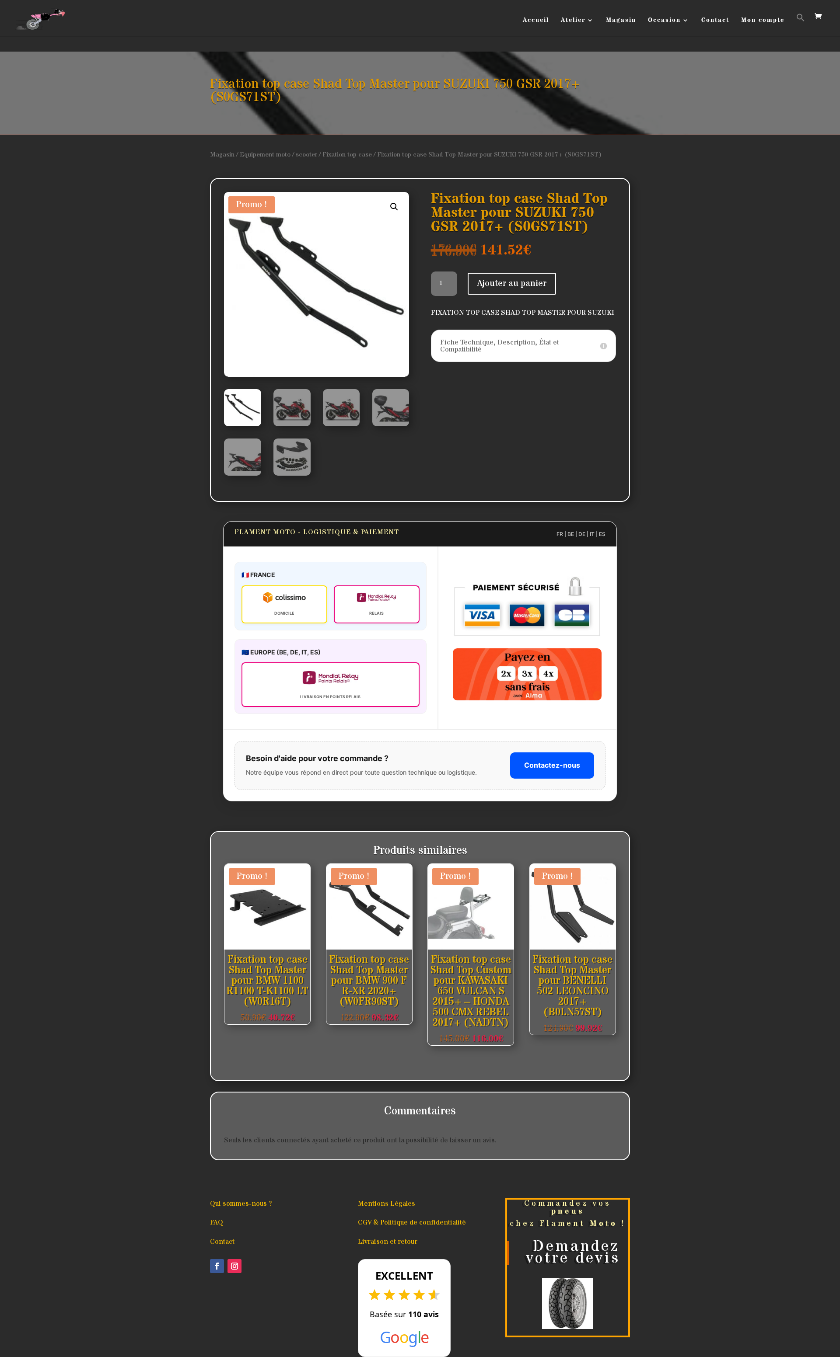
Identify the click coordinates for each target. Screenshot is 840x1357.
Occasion (664, 20)
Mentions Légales (386, 1203)
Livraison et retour (387, 1241)
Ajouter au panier (511, 283)
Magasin (621, 20)
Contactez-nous (552, 765)
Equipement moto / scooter (278, 154)
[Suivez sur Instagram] (235, 1266)
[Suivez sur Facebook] (217, 1266)
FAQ (216, 1222)
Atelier (573, 20)
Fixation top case (347, 154)
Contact (715, 20)
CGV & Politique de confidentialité (412, 1222)
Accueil (536, 20)
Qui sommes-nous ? (241, 1203)
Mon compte (762, 20)
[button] (800, 24)
